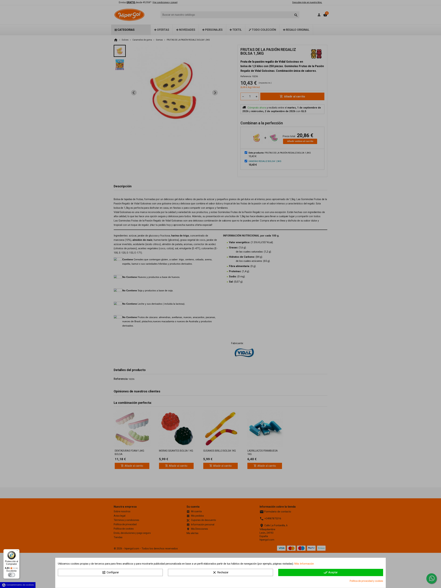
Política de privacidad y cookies (366, 581)
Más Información (304, 563)
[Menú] (17, 551)
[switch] (11, 575)
